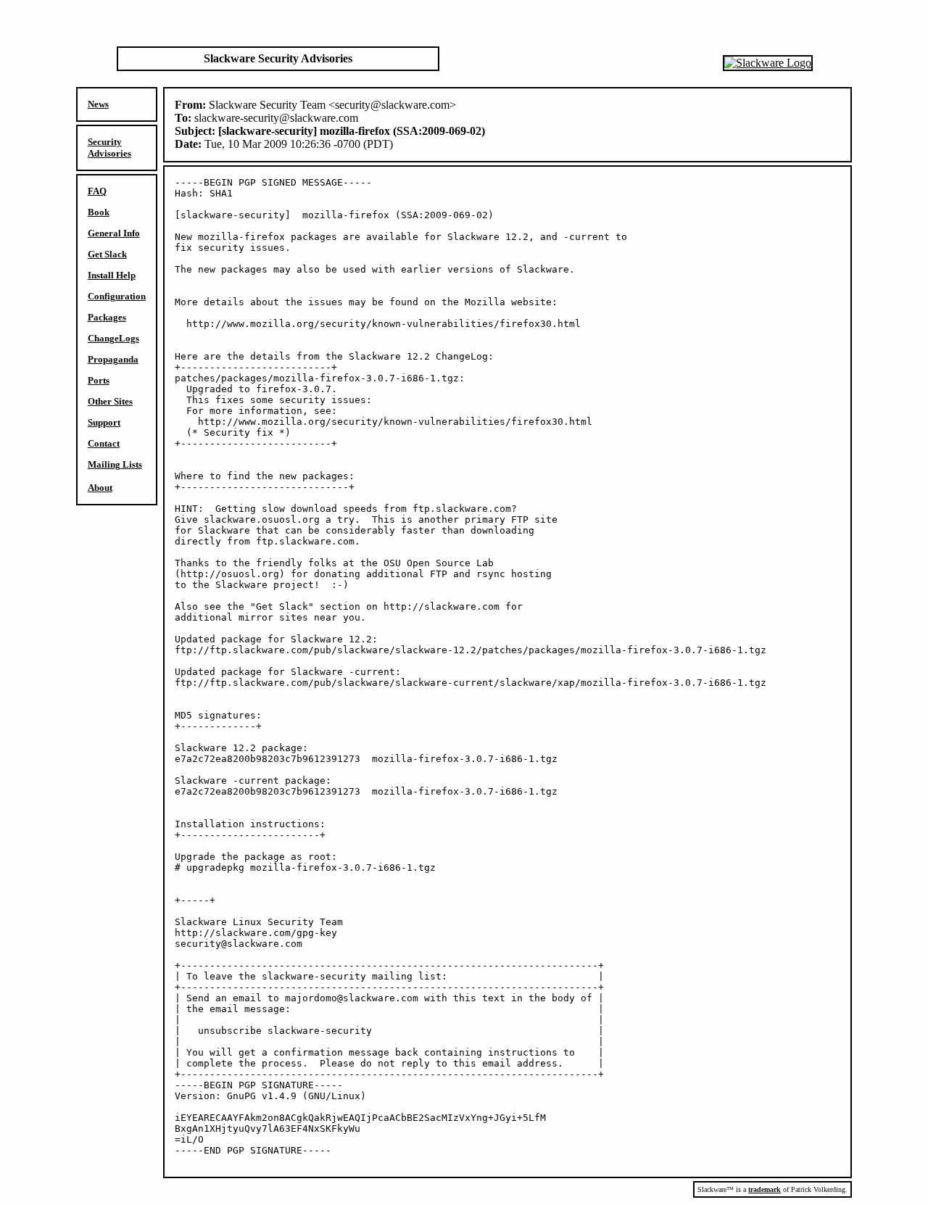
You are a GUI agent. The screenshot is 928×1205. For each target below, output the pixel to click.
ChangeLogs (113, 338)
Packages (107, 317)
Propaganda (113, 359)
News (98, 104)
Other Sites (110, 401)
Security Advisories (109, 147)
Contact (104, 443)
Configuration (117, 296)
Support (104, 422)
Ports (98, 380)
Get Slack (107, 254)
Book (98, 212)
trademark (764, 1189)
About (100, 487)
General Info (114, 233)
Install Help (112, 275)
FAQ (97, 191)
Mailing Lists (115, 464)
